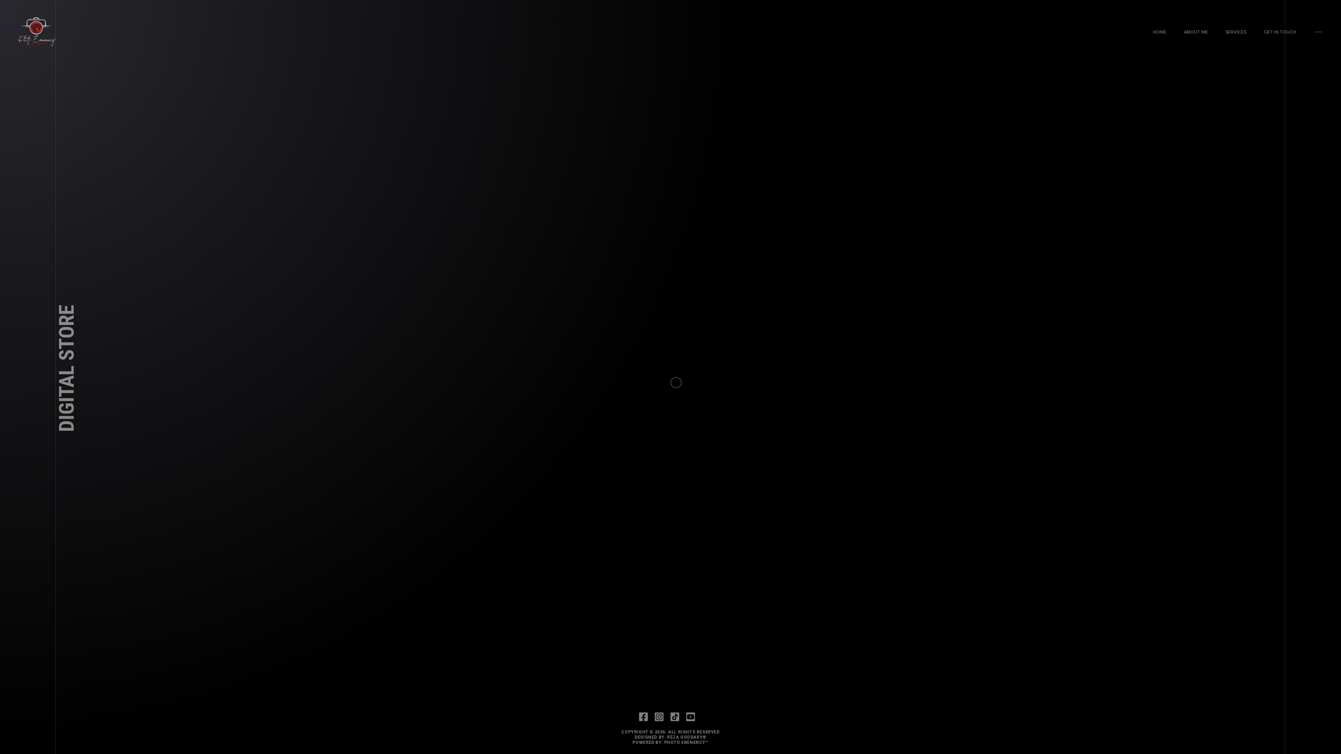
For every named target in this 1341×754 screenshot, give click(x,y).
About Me (1196, 32)
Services (1235, 32)
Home (1159, 32)
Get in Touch (1280, 32)
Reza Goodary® (686, 737)
